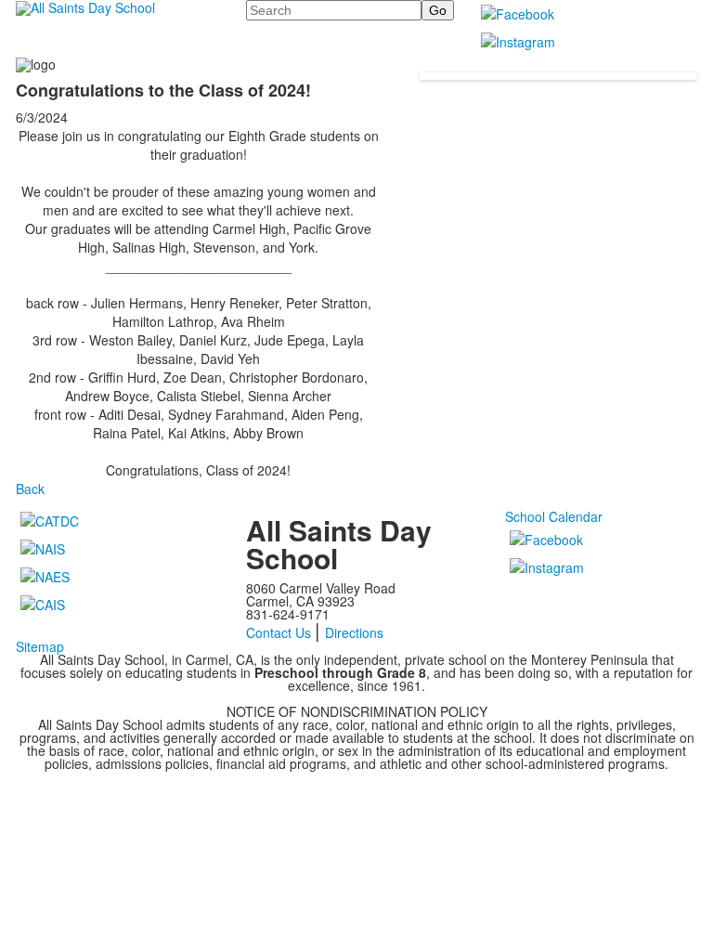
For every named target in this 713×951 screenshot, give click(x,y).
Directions (354, 632)
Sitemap (40, 646)
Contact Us (278, 632)
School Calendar (554, 516)
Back (30, 488)
